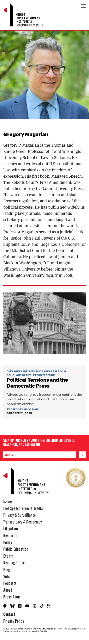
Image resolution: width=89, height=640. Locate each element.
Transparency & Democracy (22, 521)
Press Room (12, 596)
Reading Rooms (14, 562)
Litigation (10, 528)
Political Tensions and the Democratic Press (37, 383)
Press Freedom (44, 375)
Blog (6, 569)
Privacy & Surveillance (19, 515)
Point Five (62, 628)
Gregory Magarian (24, 409)
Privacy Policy (13, 620)
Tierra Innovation (11, 631)
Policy (7, 542)
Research (10, 535)
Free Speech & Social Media (23, 508)
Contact (9, 614)
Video (7, 576)
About (7, 590)
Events (8, 555)
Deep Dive (13, 371)
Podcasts (10, 583)
